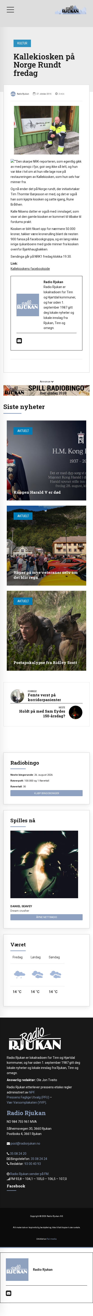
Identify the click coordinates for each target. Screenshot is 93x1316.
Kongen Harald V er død (37, 492)
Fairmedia (52, 1239)
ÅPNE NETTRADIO (46, 917)
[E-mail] (19, 342)
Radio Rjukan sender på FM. (29, 1174)
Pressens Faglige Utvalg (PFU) (28, 1097)
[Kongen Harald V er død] (46, 460)
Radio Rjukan (23, 94)
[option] (46, 130)
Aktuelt (23, 431)
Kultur (22, 43)
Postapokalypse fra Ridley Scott (45, 662)
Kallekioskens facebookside (30, 268)
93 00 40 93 (32, 1164)
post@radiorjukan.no (25, 1143)
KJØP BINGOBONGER (46, 793)
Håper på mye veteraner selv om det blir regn (46, 575)
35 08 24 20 (18, 1153)
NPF (31, 1092)
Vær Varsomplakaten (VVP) (26, 1102)
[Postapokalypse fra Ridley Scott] (46, 631)
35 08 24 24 (39, 1159)
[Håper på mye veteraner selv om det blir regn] (46, 545)
